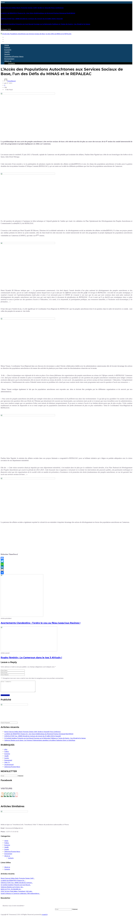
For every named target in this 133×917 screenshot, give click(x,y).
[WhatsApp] (66, 564)
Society (7, 54)
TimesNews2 (11, 81)
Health (7, 52)
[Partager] (66, 572)
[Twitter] (66, 561)
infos (5, 749)
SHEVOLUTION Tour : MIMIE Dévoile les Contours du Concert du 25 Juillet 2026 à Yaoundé (32, 19)
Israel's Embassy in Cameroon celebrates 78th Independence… (20, 893)
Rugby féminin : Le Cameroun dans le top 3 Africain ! (31, 657)
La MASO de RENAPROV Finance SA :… (13, 880)
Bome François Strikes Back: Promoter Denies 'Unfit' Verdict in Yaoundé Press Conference (32, 8)
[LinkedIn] (66, 567)
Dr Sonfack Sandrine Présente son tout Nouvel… (16, 885)
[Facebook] (66, 558)
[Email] (66, 569)
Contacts (11, 63)
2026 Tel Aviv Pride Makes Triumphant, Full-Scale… (17, 891)
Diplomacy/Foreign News (13, 56)
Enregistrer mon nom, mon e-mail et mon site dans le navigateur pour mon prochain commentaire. (33, 678)
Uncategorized (8, 764)
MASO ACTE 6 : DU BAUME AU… (11, 889)
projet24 (45, 914)
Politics (7, 47)
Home (6, 45)
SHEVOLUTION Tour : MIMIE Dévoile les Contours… (17, 882)
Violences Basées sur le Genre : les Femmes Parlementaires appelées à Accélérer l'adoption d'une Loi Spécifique (39, 740)
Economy (7, 50)
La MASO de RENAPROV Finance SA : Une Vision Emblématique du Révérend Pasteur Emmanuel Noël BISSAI (38, 13)
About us (7, 61)
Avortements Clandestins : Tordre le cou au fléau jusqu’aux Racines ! (40, 623)
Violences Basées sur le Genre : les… (12, 887)
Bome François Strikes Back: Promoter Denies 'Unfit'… (18, 878)
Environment (9, 59)
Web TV (7, 762)
